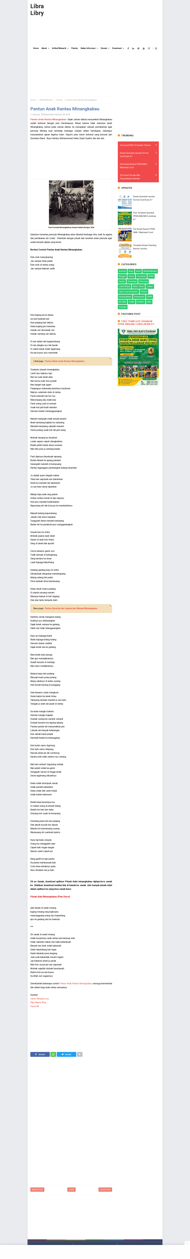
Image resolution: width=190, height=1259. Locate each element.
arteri (138, 271)
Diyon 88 (34, 1006)
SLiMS (131, 302)
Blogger (122, 276)
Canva (131, 276)
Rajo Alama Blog (38, 1002)
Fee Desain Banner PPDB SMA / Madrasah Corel (134, 166)
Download (132, 281)
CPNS (151, 276)
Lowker (150, 286)
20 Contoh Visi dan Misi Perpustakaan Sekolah (130, 177)
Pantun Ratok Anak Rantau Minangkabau (64, 361)
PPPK (149, 297)
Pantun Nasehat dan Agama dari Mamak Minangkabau (71, 608)
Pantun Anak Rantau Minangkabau (48, 119)
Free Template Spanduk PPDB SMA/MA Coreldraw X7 (144, 216)
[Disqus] (71, 1147)
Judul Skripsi (124, 286)
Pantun (144, 291)
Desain (122, 281)
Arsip (131, 271)
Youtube (122, 307)
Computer (141, 276)
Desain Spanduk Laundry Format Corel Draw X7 (134, 154)
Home (71, 1190)
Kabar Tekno (138, 286)
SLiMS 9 (140, 302)
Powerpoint (139, 297)
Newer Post (37, 1190)
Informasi (143, 281)
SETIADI (122, 302)
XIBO (149, 302)
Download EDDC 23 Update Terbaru (135, 145)
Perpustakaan (125, 297)
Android (122, 271)
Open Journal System (128, 291)
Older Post (105, 1190)
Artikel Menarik (150, 271)
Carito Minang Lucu (39, 998)
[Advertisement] (109, 22)
